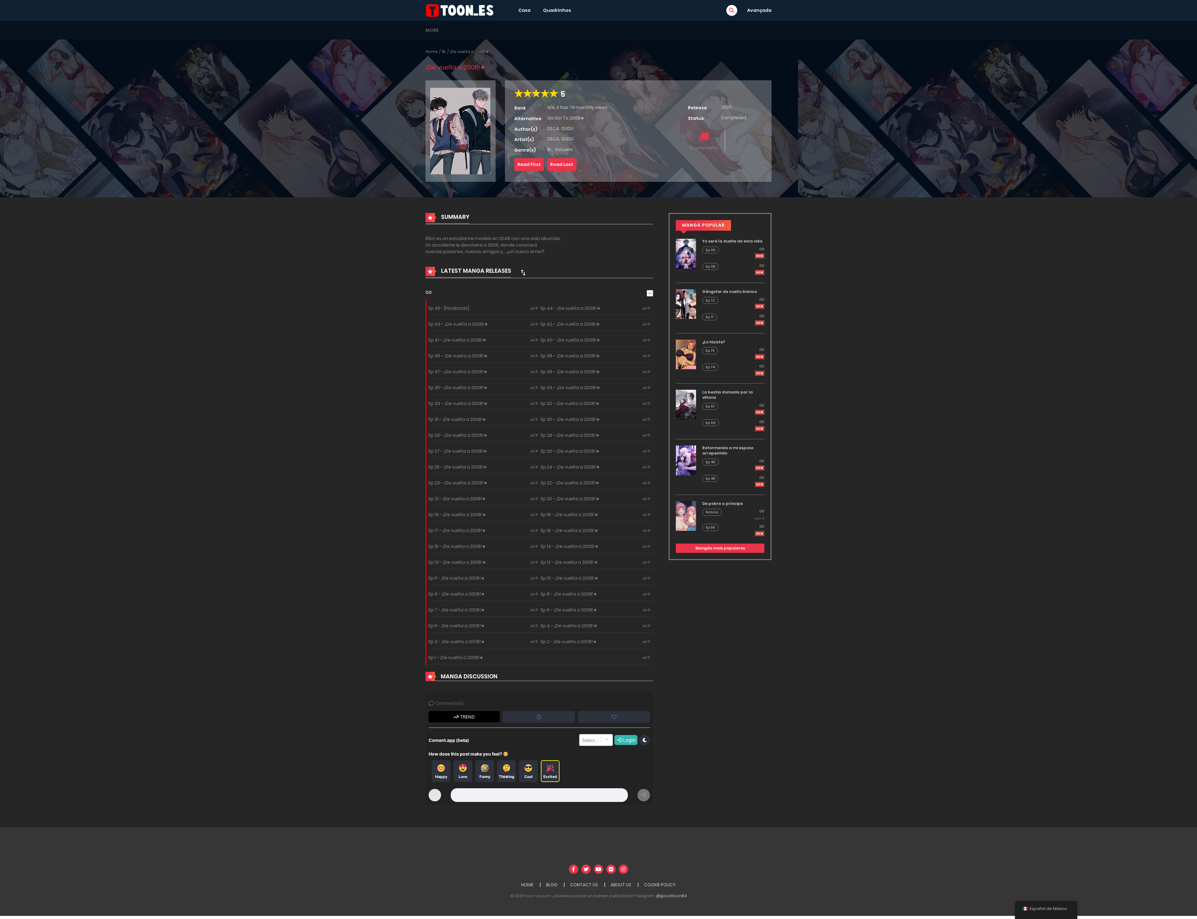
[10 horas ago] (759, 255)
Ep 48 (710, 478)
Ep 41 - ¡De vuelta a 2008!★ (458, 340)
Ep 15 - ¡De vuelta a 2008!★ (457, 546)
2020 (726, 107)
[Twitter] (586, 869)
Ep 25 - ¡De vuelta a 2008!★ (458, 467)
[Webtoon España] (461, 10)
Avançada (759, 10)
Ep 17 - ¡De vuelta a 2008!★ (457, 530)
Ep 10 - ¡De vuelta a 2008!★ (569, 578)
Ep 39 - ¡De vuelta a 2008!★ (458, 356)
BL (444, 51)
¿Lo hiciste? (713, 342)
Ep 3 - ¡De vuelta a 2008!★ (457, 642)
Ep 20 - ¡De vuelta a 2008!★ (570, 499)
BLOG (551, 885)
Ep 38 (710, 266)
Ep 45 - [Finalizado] (449, 308)
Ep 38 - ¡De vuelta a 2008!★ (570, 356)
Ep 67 (710, 406)
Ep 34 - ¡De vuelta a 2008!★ (570, 387)
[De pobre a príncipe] (686, 515)
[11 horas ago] (759, 306)
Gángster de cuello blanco (729, 291)
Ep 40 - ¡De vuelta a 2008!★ (570, 340)
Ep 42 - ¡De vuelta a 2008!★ (570, 324)
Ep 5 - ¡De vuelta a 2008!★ (457, 626)
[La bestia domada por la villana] (686, 404)
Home (432, 51)
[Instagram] (623, 869)
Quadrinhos (557, 10)
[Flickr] (611, 869)
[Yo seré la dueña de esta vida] (686, 253)
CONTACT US (584, 885)
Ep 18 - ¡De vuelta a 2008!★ (569, 514)
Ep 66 (711, 422)
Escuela (564, 149)
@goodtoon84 (671, 895)
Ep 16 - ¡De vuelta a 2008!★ (569, 530)
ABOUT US (621, 885)
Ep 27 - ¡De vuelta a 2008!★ (458, 451)
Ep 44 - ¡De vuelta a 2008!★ (571, 308)
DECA (553, 128)
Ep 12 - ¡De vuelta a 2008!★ (569, 562)
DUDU (568, 128)
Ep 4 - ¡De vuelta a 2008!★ (569, 626)
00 (428, 292)
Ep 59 (710, 527)
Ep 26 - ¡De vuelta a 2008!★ (570, 451)
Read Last (561, 164)
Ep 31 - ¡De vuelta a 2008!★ (457, 419)
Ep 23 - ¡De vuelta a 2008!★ (458, 483)
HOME (527, 885)
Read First (529, 164)
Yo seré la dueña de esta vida (732, 241)
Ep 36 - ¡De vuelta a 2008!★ (570, 372)
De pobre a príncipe (722, 503)
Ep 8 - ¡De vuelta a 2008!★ (569, 594)
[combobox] (582, 740)
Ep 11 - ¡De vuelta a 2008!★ (457, 578)
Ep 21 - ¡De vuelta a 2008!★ (457, 499)
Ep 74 (710, 367)
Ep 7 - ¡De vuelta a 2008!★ (457, 610)
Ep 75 (710, 350)
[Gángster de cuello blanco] (686, 303)
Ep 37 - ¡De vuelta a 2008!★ (458, 372)
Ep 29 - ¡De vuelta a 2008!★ (458, 435)
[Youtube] (598, 869)
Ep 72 (710, 300)
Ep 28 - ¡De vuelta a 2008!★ (570, 435)
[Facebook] (573, 869)
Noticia (712, 512)
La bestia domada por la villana (727, 394)
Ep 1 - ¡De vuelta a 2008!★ (456, 657)
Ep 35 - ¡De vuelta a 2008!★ (458, 387)
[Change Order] (523, 272)
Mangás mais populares (720, 548)
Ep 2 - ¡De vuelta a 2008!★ (569, 642)
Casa (524, 10)
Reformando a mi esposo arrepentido (727, 450)
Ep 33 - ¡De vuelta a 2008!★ (458, 403)
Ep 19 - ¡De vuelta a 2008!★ (457, 514)
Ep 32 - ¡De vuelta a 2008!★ (570, 403)
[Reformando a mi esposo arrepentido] (686, 460)
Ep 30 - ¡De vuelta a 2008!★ (570, 419)
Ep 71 (710, 316)
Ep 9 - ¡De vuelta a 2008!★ (457, 594)
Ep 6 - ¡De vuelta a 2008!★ (569, 610)
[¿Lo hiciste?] (686, 354)
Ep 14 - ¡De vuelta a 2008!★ (570, 546)
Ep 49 (710, 462)
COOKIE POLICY (660, 885)
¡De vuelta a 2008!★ (469, 51)
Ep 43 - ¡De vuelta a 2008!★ (458, 324)
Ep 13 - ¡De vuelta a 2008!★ (457, 562)
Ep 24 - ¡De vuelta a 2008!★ (570, 467)
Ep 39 (710, 249)
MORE (432, 30)
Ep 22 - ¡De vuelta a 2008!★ (570, 483)
